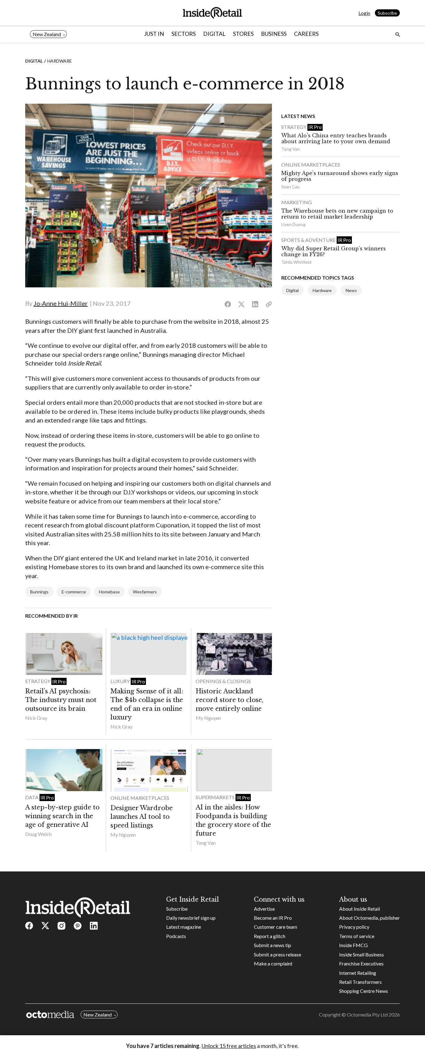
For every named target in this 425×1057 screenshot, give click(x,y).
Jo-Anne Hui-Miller (61, 303)
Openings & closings (223, 681)
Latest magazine (183, 927)
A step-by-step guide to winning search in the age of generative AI (62, 816)
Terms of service (356, 936)
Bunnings (39, 591)
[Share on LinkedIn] (255, 304)
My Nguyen (208, 718)
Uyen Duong (293, 224)
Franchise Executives (361, 963)
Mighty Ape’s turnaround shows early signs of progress (339, 176)
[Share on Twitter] (241, 304)
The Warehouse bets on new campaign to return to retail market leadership (337, 214)
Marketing (296, 202)
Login (364, 13)
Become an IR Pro (273, 918)
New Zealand (47, 34)
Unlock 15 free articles (229, 1045)
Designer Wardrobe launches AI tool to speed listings (141, 816)
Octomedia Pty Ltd (367, 1014)
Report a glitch (269, 936)
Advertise (264, 909)
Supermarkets (216, 797)
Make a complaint (273, 963)
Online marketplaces (139, 798)
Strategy (38, 681)
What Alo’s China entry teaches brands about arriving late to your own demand (335, 138)
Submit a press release (277, 954)
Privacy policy (354, 927)
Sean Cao (290, 186)
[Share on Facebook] (228, 304)
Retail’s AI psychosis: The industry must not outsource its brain (60, 699)
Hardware (59, 61)
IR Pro (59, 681)
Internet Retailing (357, 973)
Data (32, 797)
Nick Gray (36, 718)
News (351, 290)
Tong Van (206, 843)
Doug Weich (38, 834)
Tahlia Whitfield (296, 262)
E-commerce (74, 591)
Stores (243, 33)
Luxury (120, 681)
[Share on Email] (269, 304)
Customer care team (275, 927)
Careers (306, 33)
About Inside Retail (359, 909)
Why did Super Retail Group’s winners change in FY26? (333, 251)
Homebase (109, 591)
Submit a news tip (272, 945)
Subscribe (387, 13)
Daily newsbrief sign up (191, 918)
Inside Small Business (361, 954)
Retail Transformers (360, 982)
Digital (214, 33)
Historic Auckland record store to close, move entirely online (230, 699)
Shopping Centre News (363, 991)
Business (274, 33)
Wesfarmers (145, 591)
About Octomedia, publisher (369, 918)
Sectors (183, 33)
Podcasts (176, 936)
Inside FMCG (353, 945)
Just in (154, 33)
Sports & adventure (309, 240)
